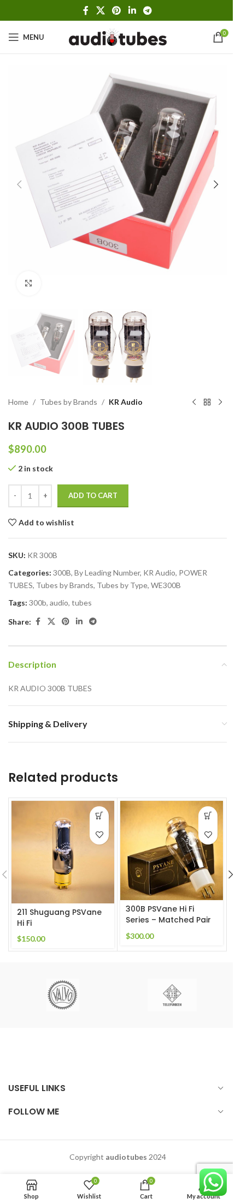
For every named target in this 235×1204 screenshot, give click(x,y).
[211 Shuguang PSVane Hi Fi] (62, 852)
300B (62, 572)
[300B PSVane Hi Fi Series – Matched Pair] (171, 850)
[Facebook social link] (85, 10)
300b (37, 602)
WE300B (166, 585)
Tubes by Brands (68, 401)
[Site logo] (118, 36)
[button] (19, 184)
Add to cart (93, 495)
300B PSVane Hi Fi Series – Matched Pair (168, 914)
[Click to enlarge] (28, 283)
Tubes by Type (122, 585)
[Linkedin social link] (132, 10)
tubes (82, 602)
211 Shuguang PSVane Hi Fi (59, 918)
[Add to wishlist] (99, 834)
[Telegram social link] (147, 10)
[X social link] (100, 10)
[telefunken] (172, 995)
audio (59, 602)
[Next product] (220, 402)
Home (18, 401)
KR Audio (126, 401)
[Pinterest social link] (117, 10)
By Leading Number (107, 572)
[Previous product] (194, 402)
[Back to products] (207, 402)
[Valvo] (63, 995)
